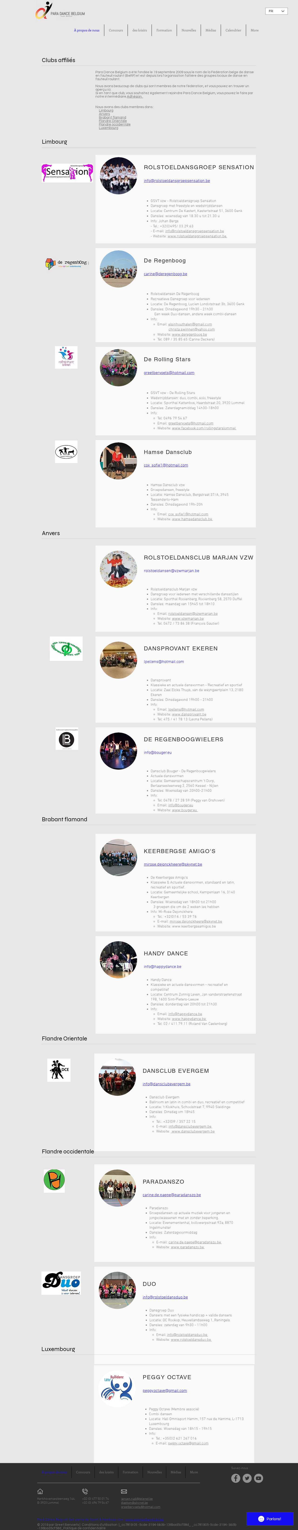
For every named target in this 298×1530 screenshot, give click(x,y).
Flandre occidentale (115, 124)
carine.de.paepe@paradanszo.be (172, 1195)
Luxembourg (108, 128)
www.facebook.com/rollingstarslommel (204, 428)
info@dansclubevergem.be (166, 1084)
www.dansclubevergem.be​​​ (193, 1131)
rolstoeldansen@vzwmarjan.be (171, 571)
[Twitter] (247, 1478)
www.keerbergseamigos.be (194, 926)
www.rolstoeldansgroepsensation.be (197, 236)
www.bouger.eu (185, 810)
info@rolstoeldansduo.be (165, 1297)
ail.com (188, 373)
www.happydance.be (189, 1019)
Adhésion (134, 96)
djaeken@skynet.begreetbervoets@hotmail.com (140, 1505)
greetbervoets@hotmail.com (190, 423)
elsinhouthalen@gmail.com (190, 324)
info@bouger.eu (158, 752)
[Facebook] (235, 1478)
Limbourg (106, 110)
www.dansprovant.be (189, 714)
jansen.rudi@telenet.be (137, 1499)
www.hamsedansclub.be (192, 519)
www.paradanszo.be (188, 1247)
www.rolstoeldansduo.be (191, 1340)
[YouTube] (258, 1478)
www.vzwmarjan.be (188, 618)
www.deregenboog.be (189, 334)
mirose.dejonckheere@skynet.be (173, 864)
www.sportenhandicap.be (144, 1520)
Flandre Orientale (113, 121)
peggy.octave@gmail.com (165, 1390)
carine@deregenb (160, 274)
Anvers (104, 114)
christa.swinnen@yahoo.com (192, 329)
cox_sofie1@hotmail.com (188, 514)
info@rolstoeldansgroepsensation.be (177, 181)
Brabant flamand (112, 117)
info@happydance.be (162, 966)
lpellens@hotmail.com (164, 661)
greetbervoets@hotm (163, 373)
